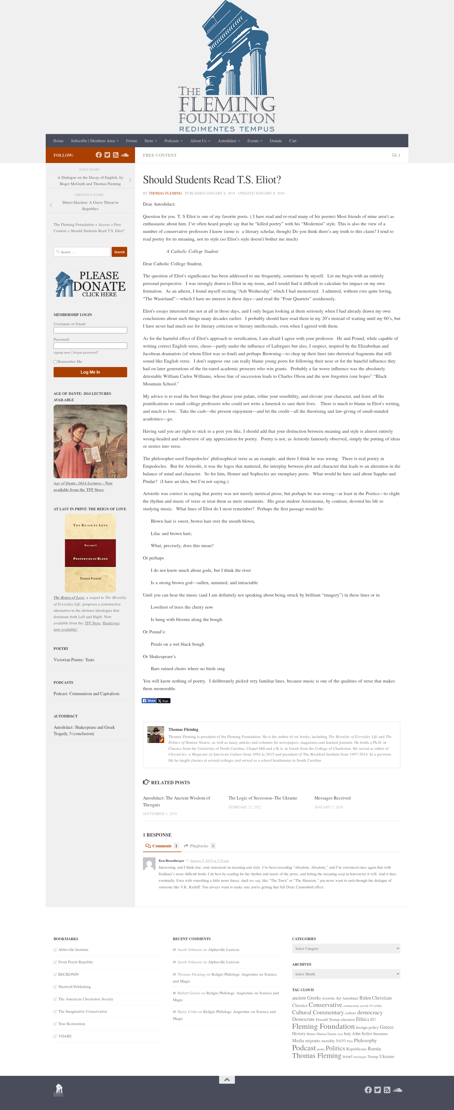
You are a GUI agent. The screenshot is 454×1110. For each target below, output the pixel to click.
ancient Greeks (306, 997)
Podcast (304, 1047)
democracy (370, 1012)
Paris (350, 1041)
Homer (311, 1033)
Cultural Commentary (318, 1012)
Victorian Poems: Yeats (74, 659)
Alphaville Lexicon (223, 949)
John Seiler (362, 1033)
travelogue (360, 1057)
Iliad (340, 1034)
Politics (335, 1047)
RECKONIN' (68, 974)
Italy (347, 1033)
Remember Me (70, 361)
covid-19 (366, 1005)
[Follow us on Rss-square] (115, 155)
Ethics (362, 1018)
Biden (365, 997)
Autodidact (227, 140)
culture (350, 1012)
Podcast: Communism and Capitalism (86, 693)
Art (338, 998)
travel (348, 1056)
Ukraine (387, 1056)
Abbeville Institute (73, 949)
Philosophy (365, 1040)
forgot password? (85, 352)
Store (149, 140)
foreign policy (367, 1027)
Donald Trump (328, 1019)
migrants (312, 1040)
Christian (382, 997)
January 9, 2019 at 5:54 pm (209, 860)
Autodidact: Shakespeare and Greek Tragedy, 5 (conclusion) (84, 730)
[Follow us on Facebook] (99, 155)
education (348, 1019)
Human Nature (327, 1033)
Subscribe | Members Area (93, 140)
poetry (321, 1049)
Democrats (303, 1018)
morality (328, 1040)
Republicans (356, 1048)
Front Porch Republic (75, 961)
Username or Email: (70, 323)
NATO (341, 1040)
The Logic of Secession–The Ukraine (263, 798)
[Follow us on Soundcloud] (124, 155)
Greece (387, 1027)
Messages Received (332, 798)
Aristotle (328, 998)
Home (58, 140)
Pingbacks (202, 846)
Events (253, 140)
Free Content (160, 155)
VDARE (65, 1035)
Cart (292, 140)
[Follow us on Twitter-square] (107, 155)
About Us (198, 140)
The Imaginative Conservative (82, 1011)
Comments (164, 846)
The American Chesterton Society (85, 998)
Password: (62, 339)
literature (380, 1033)
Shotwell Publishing (74, 986)
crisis (377, 1005)
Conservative (325, 1004)
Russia (374, 1048)
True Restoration (71, 1023)
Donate (276, 140)
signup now (62, 352)
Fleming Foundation (323, 1026)
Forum (131, 140)
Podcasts (171, 140)
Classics (300, 1005)
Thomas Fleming (165, 193)
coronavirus (351, 1005)
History (299, 1033)
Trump (373, 1056)
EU (373, 1019)
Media (298, 1040)
